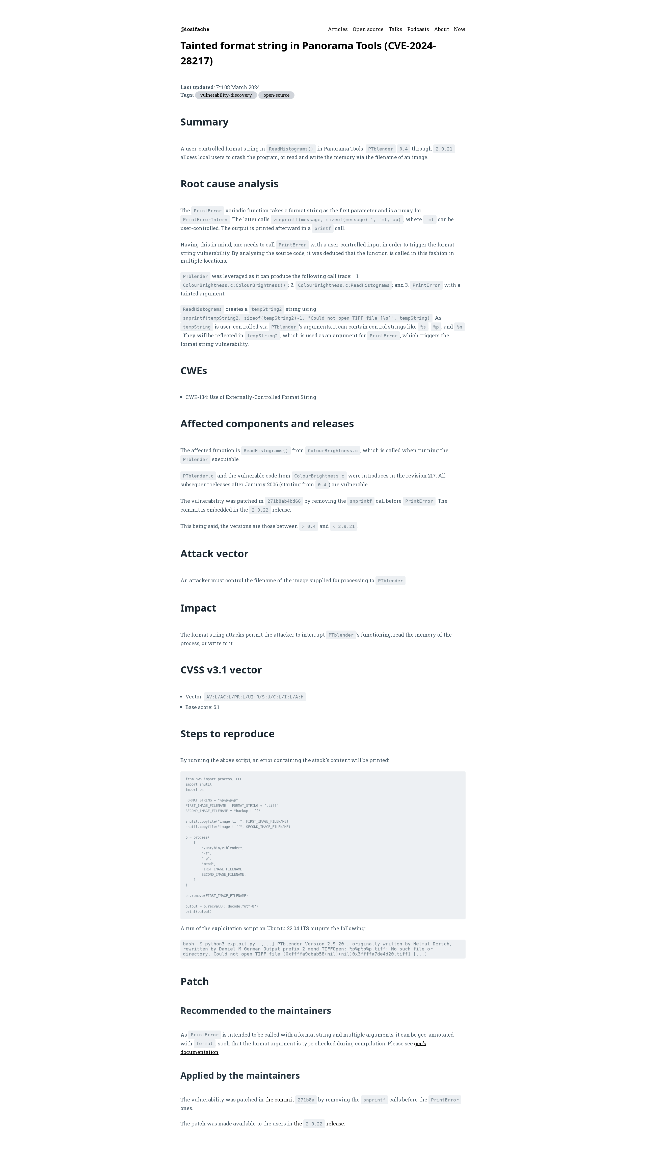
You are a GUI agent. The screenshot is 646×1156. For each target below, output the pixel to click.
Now (460, 29)
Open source (368, 29)
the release (319, 1123)
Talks (395, 29)
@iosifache (194, 29)
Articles (338, 29)
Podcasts (418, 29)
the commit (289, 1099)
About (441, 29)
